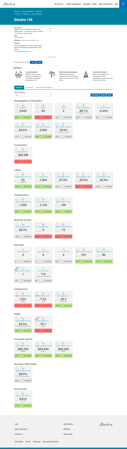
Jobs (16, 424)
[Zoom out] (50, 31)
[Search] (123, 4)
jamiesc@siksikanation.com (22, 51)
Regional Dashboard (27, 11)
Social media (68, 434)
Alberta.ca (17, 11)
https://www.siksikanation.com (30, 40)
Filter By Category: (19, 92)
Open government (21, 429)
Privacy (28, 441)
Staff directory (68, 424)
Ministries (67, 429)
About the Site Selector (51, 441)
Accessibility (19, 441)
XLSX (39, 62)
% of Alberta (29, 87)
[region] (80, 42)
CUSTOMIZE (95, 95)
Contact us (18, 434)
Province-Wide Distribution (44, 87)
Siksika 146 (39, 11)
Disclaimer (36, 441)
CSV (33, 62)
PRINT (109, 95)
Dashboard (19, 87)
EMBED (103, 95)
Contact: (17, 43)
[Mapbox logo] (52, 57)
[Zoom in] (50, 28)
